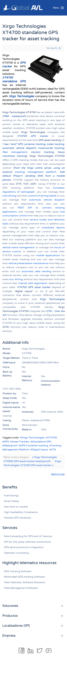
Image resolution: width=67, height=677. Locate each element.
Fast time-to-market (16, 506)
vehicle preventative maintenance (28, 263)
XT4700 (52, 437)
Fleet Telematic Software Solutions (24, 582)
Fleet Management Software (21, 588)
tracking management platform (35, 172)
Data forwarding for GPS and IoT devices (28, 536)
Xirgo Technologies (33, 437)
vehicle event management (18, 247)
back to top (58, 474)
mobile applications (48, 255)
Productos (10, 616)
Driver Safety (11, 501)
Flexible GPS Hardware (17, 517)
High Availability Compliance (21, 512)
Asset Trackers (20, 441)
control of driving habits (42, 195)
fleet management (14, 152)
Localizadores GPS (16, 626)
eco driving (16, 279)
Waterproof (10, 445)
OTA (53, 449)
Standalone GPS (41, 441)
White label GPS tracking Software (24, 576)
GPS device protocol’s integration (24, 547)
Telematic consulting (16, 552)
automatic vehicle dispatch (47, 199)
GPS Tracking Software (17, 571)
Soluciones (10, 606)
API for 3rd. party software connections (27, 541)
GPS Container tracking (34, 445)
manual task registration (33, 283)
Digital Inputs (40, 449)
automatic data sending (36, 271)
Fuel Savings (11, 495)
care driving (9, 195)
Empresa (8, 636)
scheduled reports (53, 227)
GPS (6, 441)
